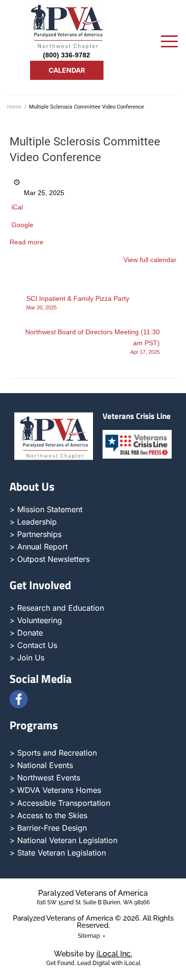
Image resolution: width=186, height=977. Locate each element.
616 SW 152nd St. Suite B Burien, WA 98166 (93, 902)
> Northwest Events (45, 777)
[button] (169, 42)
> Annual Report (39, 546)
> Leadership (33, 522)
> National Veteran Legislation (63, 840)
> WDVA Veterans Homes (55, 790)
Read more (26, 242)
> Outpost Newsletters (50, 559)
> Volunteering (36, 620)
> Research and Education (57, 608)
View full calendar (150, 259)
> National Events (41, 765)
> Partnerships (36, 534)
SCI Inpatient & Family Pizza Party (77, 302)
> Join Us (27, 657)
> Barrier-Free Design (48, 828)
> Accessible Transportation (60, 803)
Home (14, 107)
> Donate (26, 632)
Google (22, 225)
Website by (93, 953)
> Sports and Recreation (53, 752)
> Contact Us (33, 645)
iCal (17, 207)
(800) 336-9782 (66, 55)
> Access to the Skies (48, 815)
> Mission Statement (46, 509)
